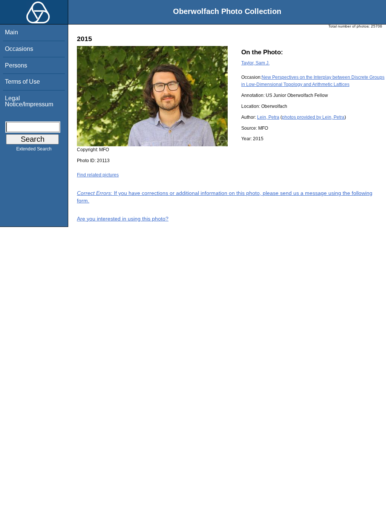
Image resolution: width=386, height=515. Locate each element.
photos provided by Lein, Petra (313, 117)
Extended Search (34, 149)
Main (11, 32)
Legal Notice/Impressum (29, 101)
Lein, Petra (268, 117)
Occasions (19, 49)
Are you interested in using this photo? (122, 219)
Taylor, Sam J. (255, 63)
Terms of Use (22, 81)
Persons (16, 65)
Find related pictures (98, 175)
